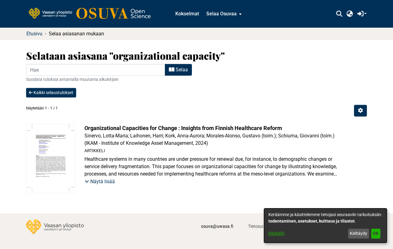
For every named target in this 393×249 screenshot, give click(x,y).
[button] (339, 14)
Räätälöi (276, 233)
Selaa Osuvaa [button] (221, 14)
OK (376, 233)
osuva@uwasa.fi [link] (217, 226)
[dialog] (325, 225)
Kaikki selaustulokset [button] (53, 92)
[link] (92, 13)
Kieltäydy (358, 233)
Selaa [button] (181, 70)
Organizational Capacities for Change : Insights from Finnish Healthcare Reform (183, 128)
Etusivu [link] (34, 34)
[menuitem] (223, 13)
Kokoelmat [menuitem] (187, 14)
